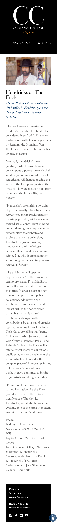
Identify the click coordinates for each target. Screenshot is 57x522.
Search (48, 43)
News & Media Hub (18, 504)
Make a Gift (15, 489)
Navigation (22, 43)
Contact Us (15, 493)
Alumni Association (18, 497)
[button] (52, 517)
